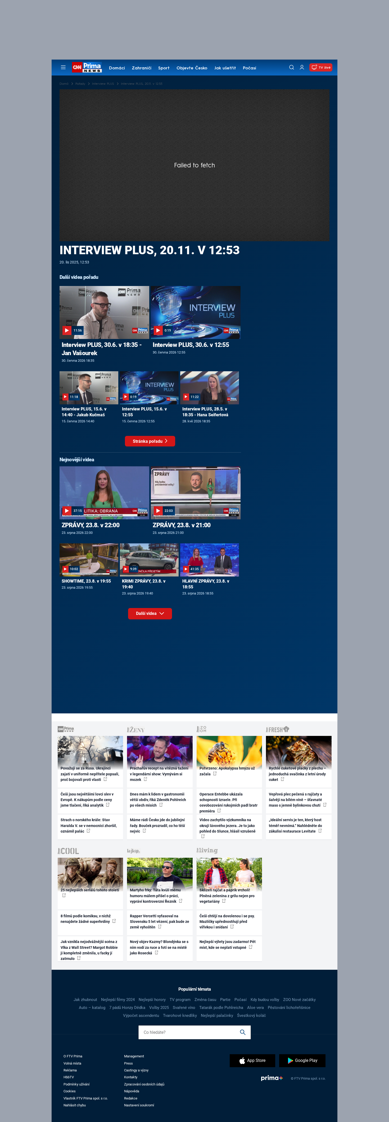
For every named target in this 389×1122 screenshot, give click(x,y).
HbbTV (69, 1077)
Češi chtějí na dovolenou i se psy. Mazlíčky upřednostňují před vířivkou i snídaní (227, 921)
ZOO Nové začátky (299, 999)
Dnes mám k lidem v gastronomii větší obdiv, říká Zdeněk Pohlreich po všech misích (158, 800)
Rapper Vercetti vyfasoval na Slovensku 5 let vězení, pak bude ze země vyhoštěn (159, 921)
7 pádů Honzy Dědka (127, 1007)
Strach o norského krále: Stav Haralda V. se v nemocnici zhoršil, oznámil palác (89, 825)
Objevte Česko (192, 68)
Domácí (117, 68)
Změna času (205, 999)
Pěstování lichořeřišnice (289, 1007)
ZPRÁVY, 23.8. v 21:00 (181, 525)
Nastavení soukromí (139, 1105)
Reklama (70, 1070)
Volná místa (72, 1063)
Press (128, 1063)
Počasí (249, 68)
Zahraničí (141, 68)
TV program (180, 999)
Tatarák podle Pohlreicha (221, 1007)
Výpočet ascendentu (141, 1015)
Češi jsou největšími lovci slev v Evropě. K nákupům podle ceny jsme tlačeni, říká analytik (87, 800)
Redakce (130, 1098)
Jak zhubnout (85, 999)
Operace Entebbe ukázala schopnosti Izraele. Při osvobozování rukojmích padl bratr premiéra (228, 802)
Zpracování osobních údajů (144, 1084)
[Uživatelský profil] (302, 67)
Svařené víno (184, 1007)
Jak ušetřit (225, 68)
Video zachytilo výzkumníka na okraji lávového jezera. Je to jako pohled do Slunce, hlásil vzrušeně (228, 825)
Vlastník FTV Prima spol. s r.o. (86, 1098)
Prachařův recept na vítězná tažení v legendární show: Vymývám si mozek (159, 774)
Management (134, 1056)
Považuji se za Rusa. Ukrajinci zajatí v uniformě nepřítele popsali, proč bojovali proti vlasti (90, 774)
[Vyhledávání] (291, 67)
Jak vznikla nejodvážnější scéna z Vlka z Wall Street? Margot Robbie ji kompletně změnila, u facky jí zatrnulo (89, 950)
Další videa (147, 613)
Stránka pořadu (148, 441)
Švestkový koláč (251, 1015)
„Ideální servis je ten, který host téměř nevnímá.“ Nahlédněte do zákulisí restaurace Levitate (295, 825)
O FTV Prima (73, 1056)
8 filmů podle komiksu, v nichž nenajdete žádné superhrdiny (86, 919)
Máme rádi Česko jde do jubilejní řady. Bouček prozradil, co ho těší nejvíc (157, 825)
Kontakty (130, 1077)
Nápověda (131, 1091)
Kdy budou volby (265, 999)
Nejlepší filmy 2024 (118, 999)
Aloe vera (255, 1007)
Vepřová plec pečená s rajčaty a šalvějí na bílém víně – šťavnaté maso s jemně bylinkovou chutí (295, 800)
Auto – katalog (92, 1007)
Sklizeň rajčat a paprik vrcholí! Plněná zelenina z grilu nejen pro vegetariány (227, 896)
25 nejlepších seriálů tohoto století (90, 890)
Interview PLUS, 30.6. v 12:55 (191, 344)
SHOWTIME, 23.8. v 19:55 (86, 581)
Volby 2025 (159, 1007)
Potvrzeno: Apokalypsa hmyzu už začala (227, 771)
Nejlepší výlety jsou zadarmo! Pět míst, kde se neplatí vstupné (228, 944)
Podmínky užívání (76, 1084)
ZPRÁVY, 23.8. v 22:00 (90, 525)
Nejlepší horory (152, 999)
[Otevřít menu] (63, 67)
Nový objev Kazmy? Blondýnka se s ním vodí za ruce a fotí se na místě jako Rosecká (159, 947)
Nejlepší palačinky (217, 1015)
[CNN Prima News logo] (87, 67)
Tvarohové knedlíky (180, 1015)
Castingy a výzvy (136, 1070)
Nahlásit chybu (75, 1105)
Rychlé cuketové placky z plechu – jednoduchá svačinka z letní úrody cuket (297, 774)
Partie (225, 999)
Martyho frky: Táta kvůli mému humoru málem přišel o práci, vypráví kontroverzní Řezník (155, 896)
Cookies (70, 1091)
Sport (164, 68)
